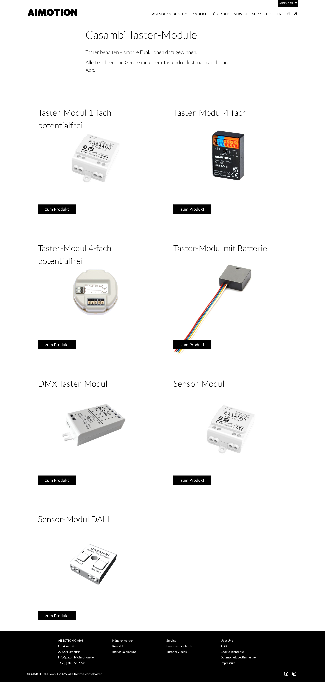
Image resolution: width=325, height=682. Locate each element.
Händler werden (123, 640)
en (279, 14)
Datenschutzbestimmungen (239, 657)
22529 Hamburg (69, 652)
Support (259, 14)
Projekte (200, 14)
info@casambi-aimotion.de (76, 657)
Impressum (228, 663)
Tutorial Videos (176, 652)
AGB (224, 646)
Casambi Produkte (167, 14)
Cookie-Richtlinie (232, 652)
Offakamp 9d (66, 646)
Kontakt (117, 646)
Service (241, 14)
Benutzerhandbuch (179, 646)
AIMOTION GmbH (70, 640)
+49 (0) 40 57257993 (71, 663)
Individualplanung (124, 652)
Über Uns (221, 14)
